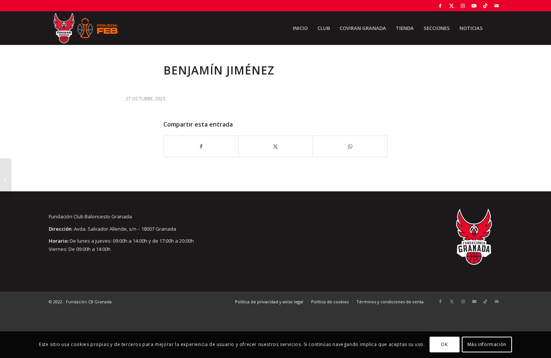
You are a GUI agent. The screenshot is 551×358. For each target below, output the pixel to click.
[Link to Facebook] (440, 5)
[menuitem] (300, 28)
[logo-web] (85, 28)
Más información (486, 345)
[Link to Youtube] (474, 5)
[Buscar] (495, 28)
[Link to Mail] (496, 5)
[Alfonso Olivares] (6, 179)
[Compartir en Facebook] (201, 146)
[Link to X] (451, 5)
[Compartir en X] (276, 146)
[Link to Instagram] (462, 5)
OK (444, 345)
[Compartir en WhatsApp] (350, 146)
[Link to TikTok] (485, 5)
